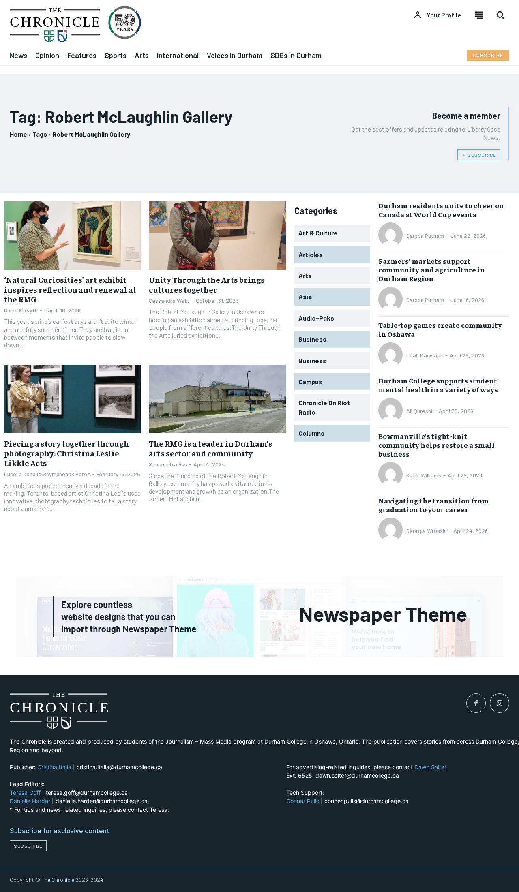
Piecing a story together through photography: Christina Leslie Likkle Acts (66, 453)
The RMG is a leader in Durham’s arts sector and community (210, 448)
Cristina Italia (54, 767)
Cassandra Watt (169, 300)
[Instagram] (499, 703)
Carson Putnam (425, 235)
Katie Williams (423, 475)
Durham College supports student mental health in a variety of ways (438, 385)
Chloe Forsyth (21, 310)
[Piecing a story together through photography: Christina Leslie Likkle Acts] (72, 399)
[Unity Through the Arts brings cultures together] (217, 235)
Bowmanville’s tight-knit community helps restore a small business (436, 444)
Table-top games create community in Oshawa (440, 329)
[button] (500, 15)
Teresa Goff (25, 792)
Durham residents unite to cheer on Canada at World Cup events (441, 210)
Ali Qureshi (419, 410)
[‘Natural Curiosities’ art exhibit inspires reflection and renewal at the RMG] (72, 235)
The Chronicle (57, 879)
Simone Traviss (168, 464)
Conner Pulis (302, 801)
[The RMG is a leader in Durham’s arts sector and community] (217, 399)
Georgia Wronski (426, 530)
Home (18, 134)
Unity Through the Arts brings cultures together (207, 284)
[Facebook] (476, 703)
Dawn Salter (430, 767)
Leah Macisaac (424, 355)
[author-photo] (391, 235)
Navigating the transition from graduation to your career (433, 505)
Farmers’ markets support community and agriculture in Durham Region (431, 269)
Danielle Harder (30, 801)
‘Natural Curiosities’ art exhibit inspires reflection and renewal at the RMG (70, 289)
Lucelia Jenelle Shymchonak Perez (47, 474)
